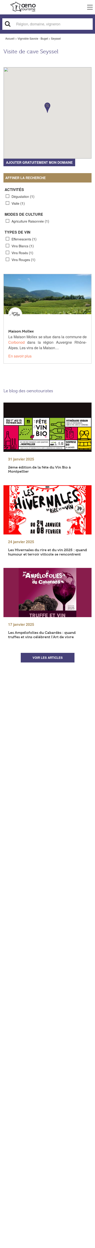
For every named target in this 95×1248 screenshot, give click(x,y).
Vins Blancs (23, 245)
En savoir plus (20, 356)
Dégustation (23, 196)
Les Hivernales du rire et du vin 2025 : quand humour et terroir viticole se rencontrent (47, 552)
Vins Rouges (23, 259)
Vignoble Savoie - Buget (33, 38)
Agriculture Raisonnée (30, 221)
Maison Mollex (21, 331)
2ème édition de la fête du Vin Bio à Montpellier (39, 469)
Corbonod (16, 342)
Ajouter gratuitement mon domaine (39, 162)
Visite (18, 203)
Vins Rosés (22, 252)
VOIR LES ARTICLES (48, 657)
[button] (47, 108)
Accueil (10, 38)
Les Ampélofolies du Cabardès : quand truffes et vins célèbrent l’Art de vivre (42, 634)
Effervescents (24, 239)
